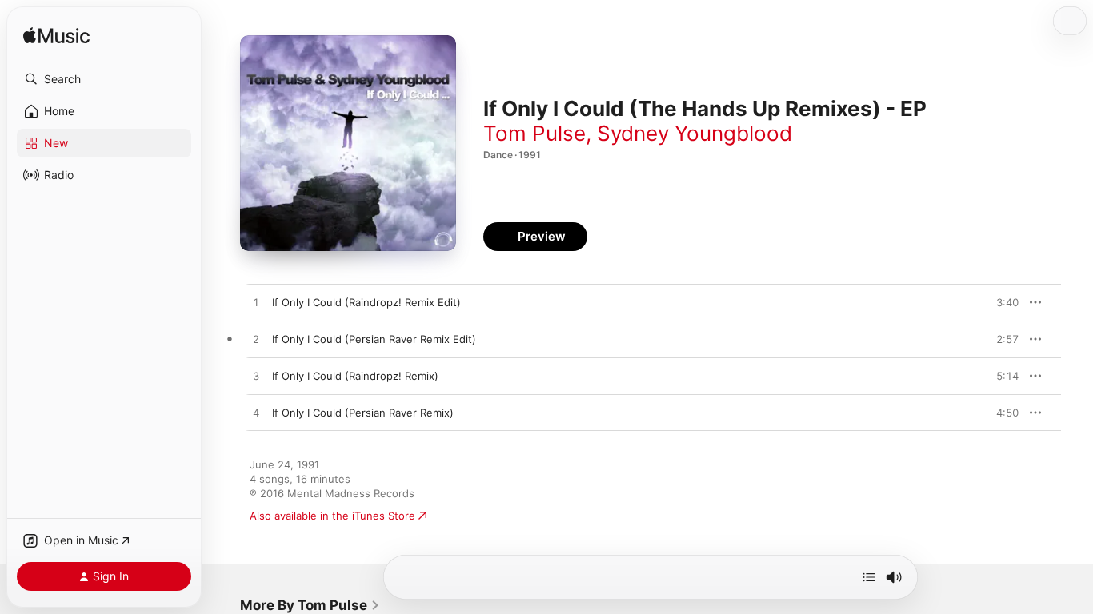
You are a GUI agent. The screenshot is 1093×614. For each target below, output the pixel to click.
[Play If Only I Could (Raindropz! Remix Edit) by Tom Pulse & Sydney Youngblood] (256, 303)
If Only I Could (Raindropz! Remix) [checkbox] (355, 375)
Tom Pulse (534, 133)
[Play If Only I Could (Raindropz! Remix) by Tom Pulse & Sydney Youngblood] (256, 376)
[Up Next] (869, 577)
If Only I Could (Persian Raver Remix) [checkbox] (363, 412)
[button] (104, 79)
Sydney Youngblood (694, 133)
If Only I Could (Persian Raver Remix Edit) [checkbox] (374, 339)
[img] (56, 36)
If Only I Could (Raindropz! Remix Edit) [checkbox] (366, 302)
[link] (310, 605)
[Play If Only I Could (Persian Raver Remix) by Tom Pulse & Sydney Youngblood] (256, 413)
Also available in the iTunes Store (332, 515)
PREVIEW (1001, 302)
